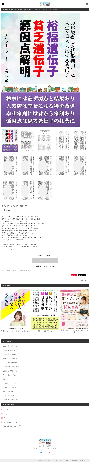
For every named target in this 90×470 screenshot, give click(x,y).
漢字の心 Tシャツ (9, 379)
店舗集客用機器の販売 (10, 350)
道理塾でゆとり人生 (9, 383)
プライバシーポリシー (11, 422)
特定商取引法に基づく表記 (13, 426)
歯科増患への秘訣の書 (10, 358)
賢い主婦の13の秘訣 (9, 375)
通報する (83, 280)
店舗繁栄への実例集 (9, 354)
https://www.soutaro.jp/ (34, 249)
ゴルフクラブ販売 (9, 396)
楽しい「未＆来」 (9, 391)
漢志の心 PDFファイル (10, 371)
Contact (7, 418)
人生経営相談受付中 (9, 387)
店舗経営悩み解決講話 (10, 400)
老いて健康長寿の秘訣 (10, 362)
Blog (5, 414)
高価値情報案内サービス (11, 346)
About (6, 410)
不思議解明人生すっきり (11, 367)
